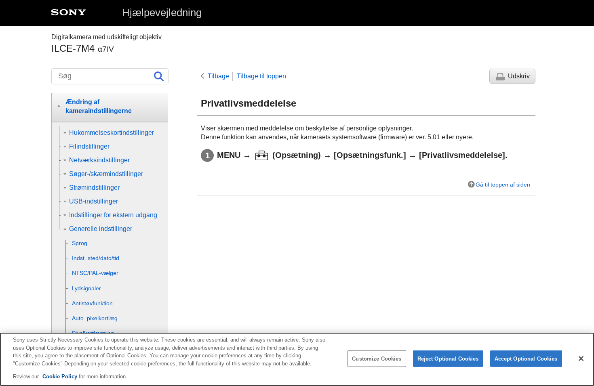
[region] (297, 359)
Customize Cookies (376, 359)
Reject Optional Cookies (448, 359)
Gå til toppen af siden (503, 184)
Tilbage (218, 76)
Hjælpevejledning (162, 12)
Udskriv (519, 76)
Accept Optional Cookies (526, 359)
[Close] (581, 358)
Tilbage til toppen (261, 76)
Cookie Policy (60, 376)
